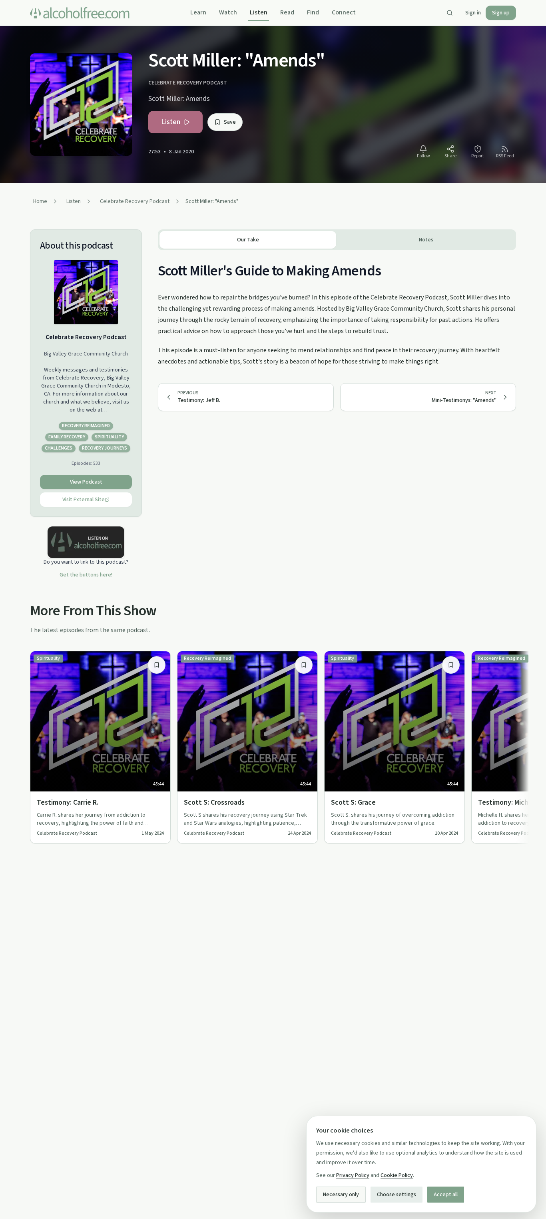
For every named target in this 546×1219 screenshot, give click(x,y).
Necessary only (341, 1195)
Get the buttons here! (86, 575)
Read (287, 12)
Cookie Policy (397, 1175)
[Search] (449, 13)
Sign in (473, 13)
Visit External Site (83, 500)
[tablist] (337, 239)
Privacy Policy (352, 1175)
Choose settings (396, 1195)
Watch (228, 12)
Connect (344, 12)
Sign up (501, 13)
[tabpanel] (337, 308)
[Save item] (156, 665)
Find (313, 12)
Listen (258, 12)
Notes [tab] (426, 240)
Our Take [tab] (248, 240)
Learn (198, 12)
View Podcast (86, 482)
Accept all (446, 1195)
